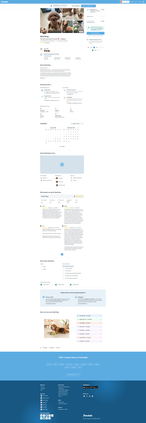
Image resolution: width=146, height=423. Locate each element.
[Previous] (59, 254)
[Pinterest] (92, 396)
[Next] (64, 254)
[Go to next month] (78, 128)
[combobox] (77, 123)
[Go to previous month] (46, 128)
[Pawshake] (4, 2)
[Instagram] (90, 396)
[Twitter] (87, 396)
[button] (95, 28)
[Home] (40, 347)
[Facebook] (84, 396)
